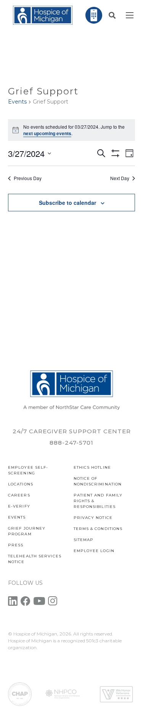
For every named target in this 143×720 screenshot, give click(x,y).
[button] (112, 15)
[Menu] (130, 15)
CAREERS (19, 495)
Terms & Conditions (98, 528)
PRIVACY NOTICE (93, 517)
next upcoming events (47, 133)
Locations (20, 484)
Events (17, 101)
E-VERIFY (19, 506)
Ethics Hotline (92, 467)
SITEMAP (84, 539)
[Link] (42, 15)
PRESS (16, 545)
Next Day (119, 178)
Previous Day (28, 178)
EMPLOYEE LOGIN (94, 550)
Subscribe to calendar (67, 202)
